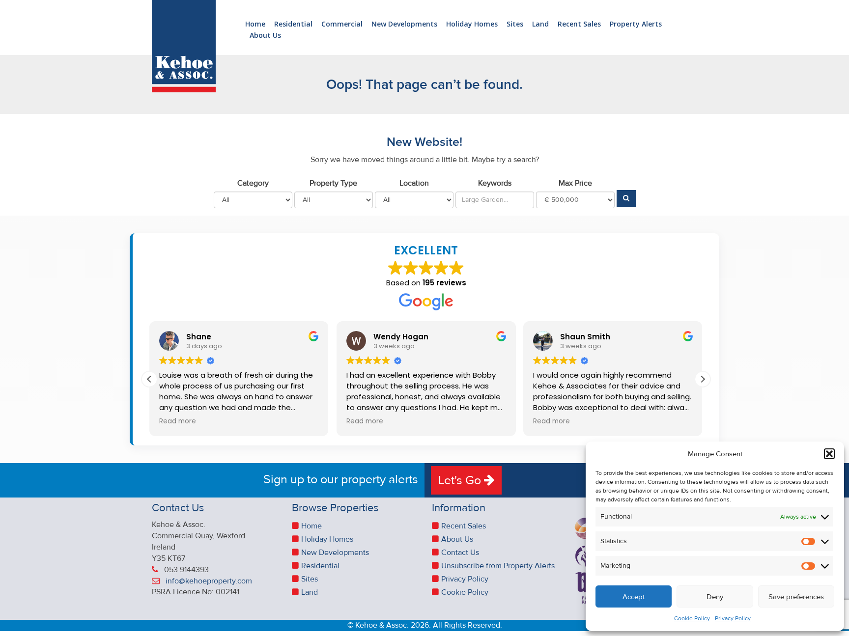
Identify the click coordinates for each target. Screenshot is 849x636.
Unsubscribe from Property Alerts (498, 566)
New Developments (404, 24)
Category (253, 183)
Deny (715, 596)
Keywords (494, 183)
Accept (634, 596)
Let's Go (461, 480)
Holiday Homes (472, 24)
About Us (265, 35)
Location (414, 183)
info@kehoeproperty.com (209, 581)
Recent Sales (579, 24)
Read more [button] (177, 421)
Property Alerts (636, 24)
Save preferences (796, 596)
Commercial (342, 24)
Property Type (333, 183)
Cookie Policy (692, 618)
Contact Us (460, 552)
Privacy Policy (733, 618)
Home (255, 24)
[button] (829, 454)
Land (540, 24)
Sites (515, 24)
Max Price (575, 183)
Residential (293, 24)
